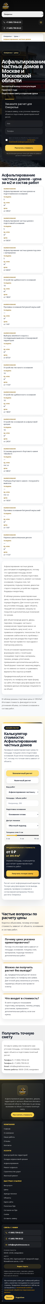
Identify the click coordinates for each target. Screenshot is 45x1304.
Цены (16, 36)
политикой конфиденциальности (21, 142)
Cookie (6, 1214)
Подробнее (20, 1297)
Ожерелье (7, 36)
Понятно (9, 1297)
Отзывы (7, 1141)
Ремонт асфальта (10, 1167)
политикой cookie (23, 1288)
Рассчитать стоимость (24, 148)
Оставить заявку (10, 1218)
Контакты (7, 1145)
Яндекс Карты (22, 1266)
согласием (31, 140)
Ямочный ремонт (11, 1176)
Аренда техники (10, 1194)
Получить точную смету (22, 873)
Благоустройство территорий (15, 1155)
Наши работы (9, 1137)
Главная (7, 1129)
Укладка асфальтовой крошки (16, 1159)
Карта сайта (8, 1202)
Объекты (7, 1198)
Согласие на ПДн (10, 1210)
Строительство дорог (12, 1171)
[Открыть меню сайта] (41, 22)
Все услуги (8, 1185)
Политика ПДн (10, 1206)
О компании (9, 1133)
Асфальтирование (11, 1163)
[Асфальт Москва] (22, 1090)
